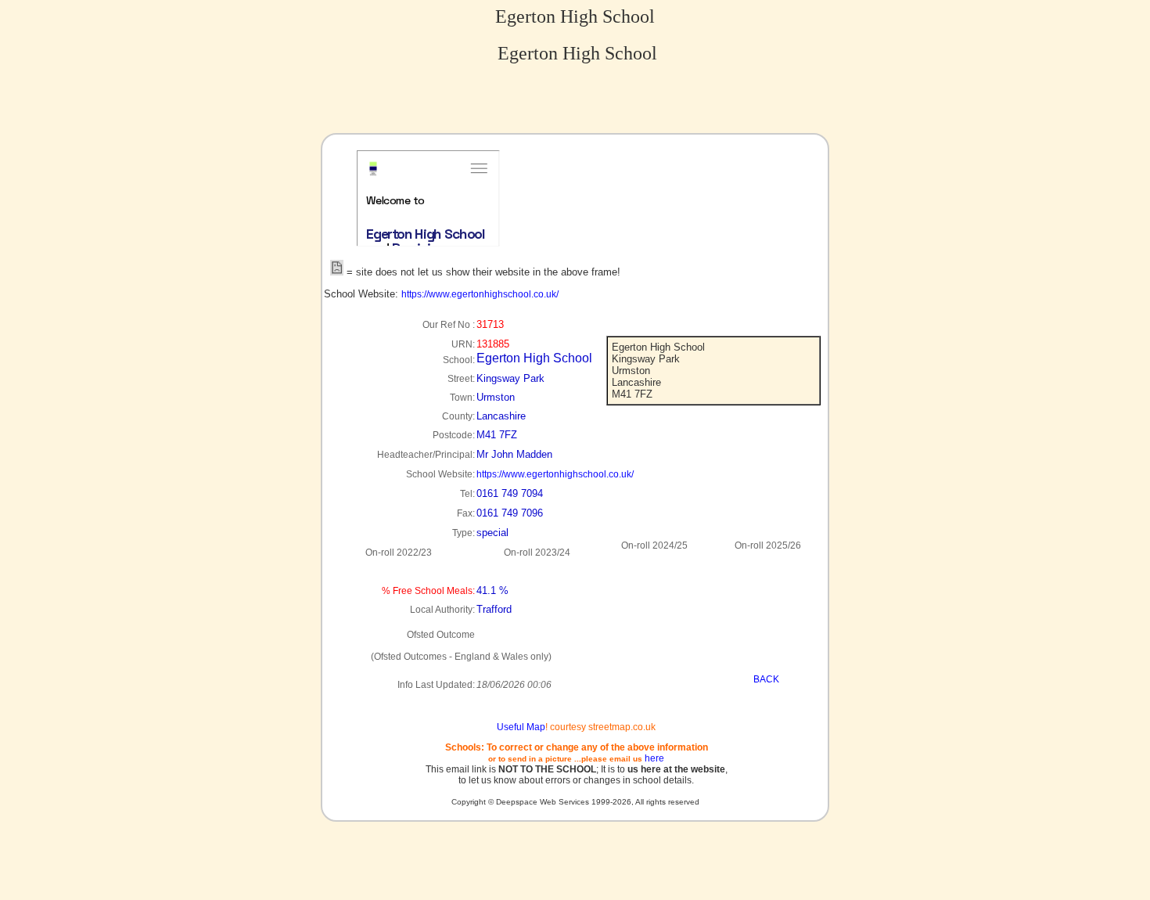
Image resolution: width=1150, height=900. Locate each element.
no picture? (462, 239)
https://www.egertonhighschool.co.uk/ (480, 294)
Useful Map (521, 727)
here (654, 758)
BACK (766, 679)
